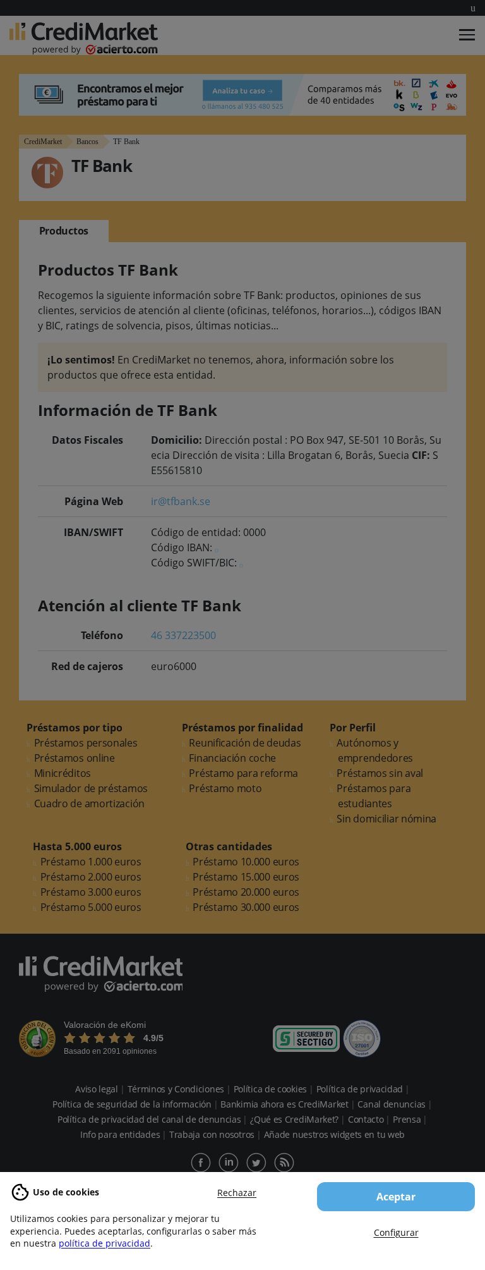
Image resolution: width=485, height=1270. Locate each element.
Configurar (396, 1232)
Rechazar (236, 1193)
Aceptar (396, 1197)
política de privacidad (104, 1243)
